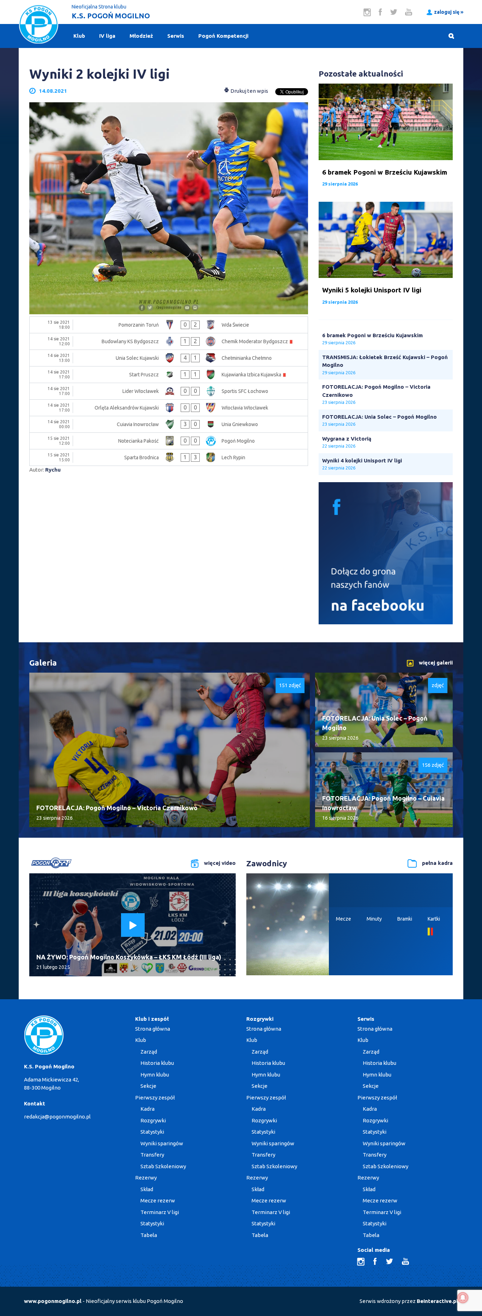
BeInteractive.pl (437, 1301)
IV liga (107, 36)
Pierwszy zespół (155, 1097)
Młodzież (141, 36)
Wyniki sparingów (161, 1143)
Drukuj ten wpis (248, 91)
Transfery (152, 1155)
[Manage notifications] (463, 1297)
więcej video (220, 863)
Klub (79, 36)
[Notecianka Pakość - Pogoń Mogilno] (169, 441)
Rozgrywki (153, 1120)
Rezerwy (146, 1178)
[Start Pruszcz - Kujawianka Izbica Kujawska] (169, 374)
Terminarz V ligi (159, 1212)
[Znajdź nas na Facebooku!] (386, 622)
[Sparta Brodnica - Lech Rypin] (169, 457)
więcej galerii (436, 663)
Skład (146, 1189)
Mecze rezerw (157, 1200)
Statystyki (152, 1132)
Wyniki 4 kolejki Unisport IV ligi (362, 460)
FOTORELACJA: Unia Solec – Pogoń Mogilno (379, 417)
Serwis (175, 36)
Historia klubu (157, 1063)
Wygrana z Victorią (346, 439)
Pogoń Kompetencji (223, 36)
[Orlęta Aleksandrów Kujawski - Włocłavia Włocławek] (169, 408)
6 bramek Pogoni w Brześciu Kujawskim (372, 335)
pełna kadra (437, 863)
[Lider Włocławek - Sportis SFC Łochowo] (169, 391)
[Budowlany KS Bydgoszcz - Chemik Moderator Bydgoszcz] (169, 341)
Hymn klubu (154, 1075)
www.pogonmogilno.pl (53, 1301)
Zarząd (148, 1052)
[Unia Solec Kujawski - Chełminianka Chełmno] (169, 358)
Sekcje (148, 1086)
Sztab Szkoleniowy (163, 1166)
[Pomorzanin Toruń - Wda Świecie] (169, 325)
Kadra (147, 1109)
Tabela (148, 1235)
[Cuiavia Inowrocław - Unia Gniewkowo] (169, 424)
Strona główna (152, 1029)
